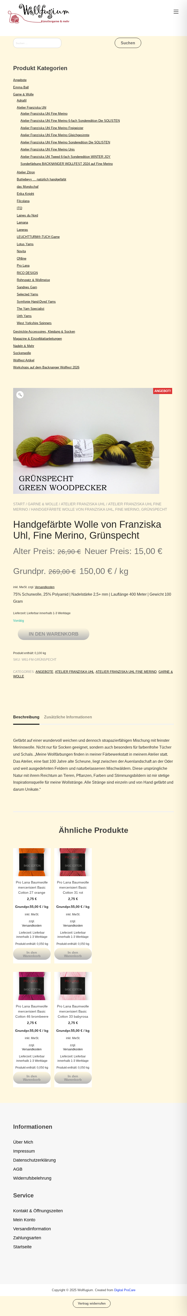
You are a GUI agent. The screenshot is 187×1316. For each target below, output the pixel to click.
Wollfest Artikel (23, 360)
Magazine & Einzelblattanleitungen (37, 338)
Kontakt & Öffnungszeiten (38, 1210)
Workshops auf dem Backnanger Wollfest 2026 (46, 367)
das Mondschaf (27, 186)
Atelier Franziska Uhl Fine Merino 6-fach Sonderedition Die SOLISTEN (70, 120)
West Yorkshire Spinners (34, 323)
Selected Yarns (27, 294)
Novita (21, 251)
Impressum (24, 1151)
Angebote (44, 672)
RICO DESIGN (27, 273)
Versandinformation (32, 1228)
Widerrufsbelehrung (32, 1178)
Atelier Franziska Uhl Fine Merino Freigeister (51, 128)
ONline (21, 258)
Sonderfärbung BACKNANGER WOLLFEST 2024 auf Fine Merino (66, 164)
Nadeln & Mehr (23, 346)
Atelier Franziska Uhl (83, 504)
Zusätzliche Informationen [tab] (68, 717)
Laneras (22, 230)
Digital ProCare (124, 1290)
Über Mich (23, 1142)
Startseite (22, 1246)
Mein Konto (24, 1219)
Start (19, 504)
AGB (17, 1169)
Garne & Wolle (43, 504)
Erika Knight (25, 194)
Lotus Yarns (25, 244)
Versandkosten (45, 587)
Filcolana (23, 201)
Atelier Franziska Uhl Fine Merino (126, 672)
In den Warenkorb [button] (32, 954)
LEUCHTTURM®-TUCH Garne (38, 237)
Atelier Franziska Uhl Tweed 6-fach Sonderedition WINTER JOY (65, 157)
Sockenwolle (22, 353)
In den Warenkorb (53, 634)
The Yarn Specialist (30, 308)
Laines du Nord (27, 215)
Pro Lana (23, 265)
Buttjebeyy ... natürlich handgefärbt (41, 179)
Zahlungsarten (27, 1237)
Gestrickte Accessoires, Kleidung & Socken (44, 331)
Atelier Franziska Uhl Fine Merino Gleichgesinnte (54, 135)
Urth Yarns (24, 316)
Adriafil (22, 100)
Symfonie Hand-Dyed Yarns (36, 301)
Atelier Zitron (26, 172)
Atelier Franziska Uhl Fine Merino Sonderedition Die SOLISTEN (65, 142)
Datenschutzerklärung (34, 1160)
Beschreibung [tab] (26, 717)
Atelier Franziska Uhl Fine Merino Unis (47, 149)
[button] (20, 394)
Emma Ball (21, 87)
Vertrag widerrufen (92, 1303)
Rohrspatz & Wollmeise (33, 280)
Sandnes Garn (27, 287)
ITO (19, 208)
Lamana (22, 222)
